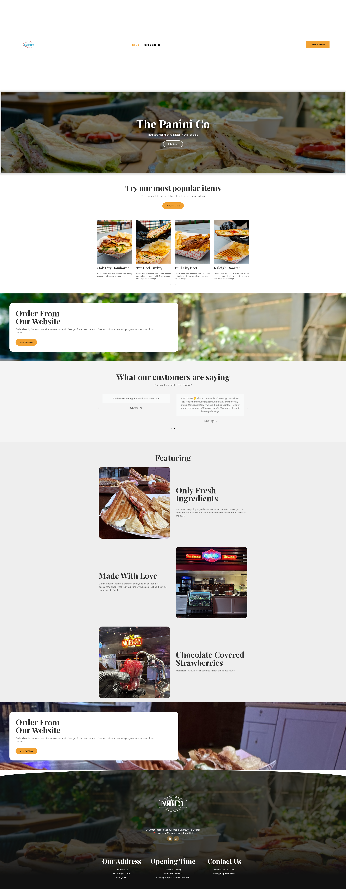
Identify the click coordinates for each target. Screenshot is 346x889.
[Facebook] (169, 838)
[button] (97, 250)
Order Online (152, 45)
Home (135, 45)
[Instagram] (176, 838)
